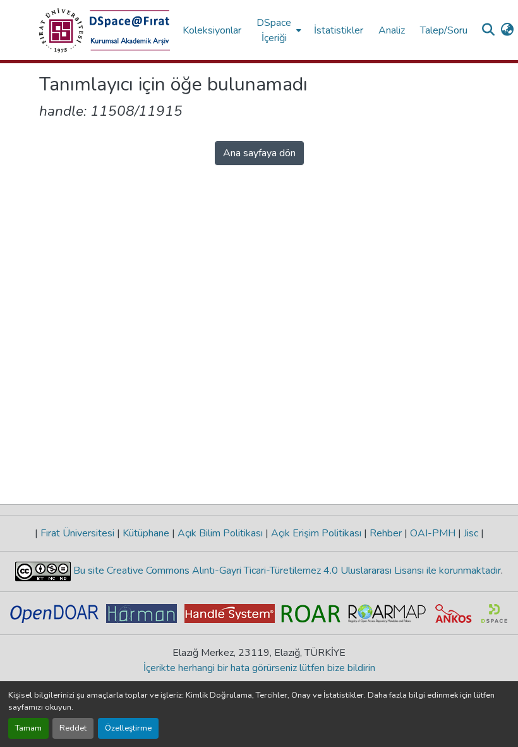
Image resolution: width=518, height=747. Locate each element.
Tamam (28, 728)
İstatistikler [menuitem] (338, 30)
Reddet (73, 728)
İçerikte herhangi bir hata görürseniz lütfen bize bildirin (259, 668)
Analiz (391, 30)
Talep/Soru (443, 30)
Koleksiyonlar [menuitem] (212, 30)
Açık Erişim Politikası (316, 533)
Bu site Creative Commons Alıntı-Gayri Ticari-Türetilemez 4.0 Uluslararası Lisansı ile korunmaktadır (286, 570)
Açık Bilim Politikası (220, 533)
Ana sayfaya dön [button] (259, 153)
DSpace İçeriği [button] (273, 30)
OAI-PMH (432, 533)
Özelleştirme (128, 728)
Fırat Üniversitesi (77, 533)
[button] (104, 30)
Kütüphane (146, 533)
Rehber (385, 533)
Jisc (471, 533)
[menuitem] (277, 30)
